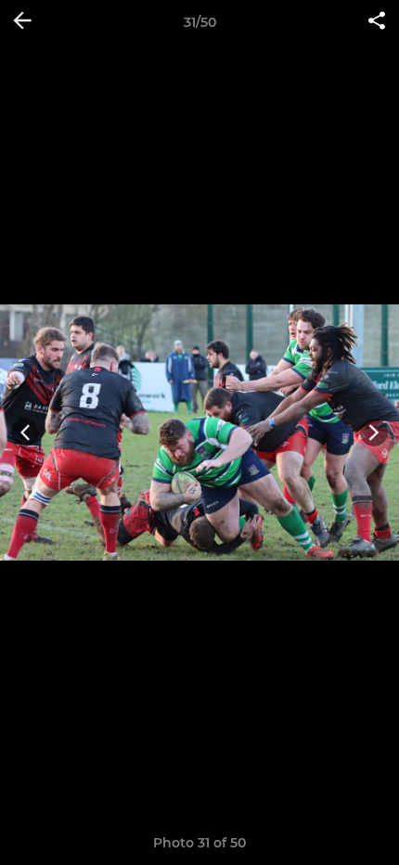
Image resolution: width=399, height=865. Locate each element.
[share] (377, 22)
